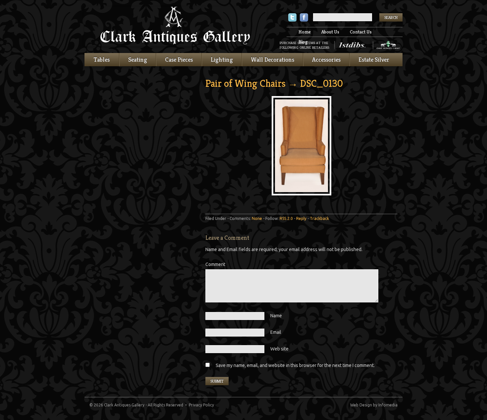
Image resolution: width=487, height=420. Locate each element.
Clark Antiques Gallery (175, 26)
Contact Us (361, 32)
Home (304, 32)
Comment (215, 264)
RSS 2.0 (286, 218)
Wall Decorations (272, 59)
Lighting (222, 59)
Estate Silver (373, 59)
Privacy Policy (201, 405)
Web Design (361, 405)
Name (276, 315)
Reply (301, 218)
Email (275, 332)
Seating (137, 59)
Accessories (326, 59)
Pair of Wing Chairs (245, 83)
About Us (330, 32)
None (257, 218)
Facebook (303, 18)
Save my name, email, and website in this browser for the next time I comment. (295, 365)
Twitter (292, 18)
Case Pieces (179, 59)
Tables (102, 59)
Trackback (319, 218)
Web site (279, 348)
